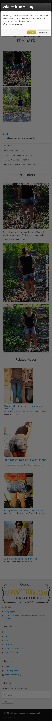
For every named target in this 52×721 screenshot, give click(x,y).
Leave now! (42, 32)
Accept (31, 32)
